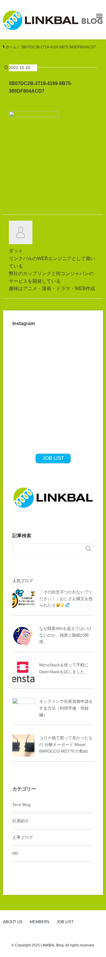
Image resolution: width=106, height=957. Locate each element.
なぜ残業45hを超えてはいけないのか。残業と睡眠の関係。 (65, 635)
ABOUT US (13, 922)
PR (15, 853)
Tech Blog (21, 804)
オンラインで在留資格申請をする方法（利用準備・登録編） (66, 708)
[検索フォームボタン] (88, 548)
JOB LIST (65, 922)
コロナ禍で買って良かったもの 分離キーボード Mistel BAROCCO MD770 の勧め (66, 744)
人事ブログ (22, 837)
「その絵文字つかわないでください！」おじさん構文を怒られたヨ (66, 599)
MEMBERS (39, 922)
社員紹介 (20, 820)
